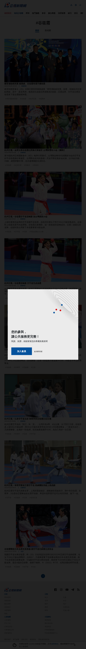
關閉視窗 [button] (39, 351)
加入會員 (21, 351)
